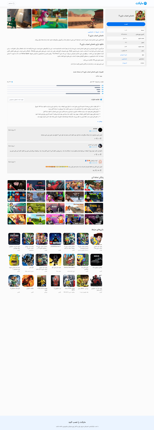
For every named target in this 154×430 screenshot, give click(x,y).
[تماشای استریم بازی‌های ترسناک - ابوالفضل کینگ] (17, 185)
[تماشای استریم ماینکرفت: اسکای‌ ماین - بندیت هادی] (94, 185)
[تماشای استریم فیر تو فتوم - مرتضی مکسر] (36, 185)
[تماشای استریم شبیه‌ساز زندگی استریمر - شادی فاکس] (55, 197)
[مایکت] (141, 5)
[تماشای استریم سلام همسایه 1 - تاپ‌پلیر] (17, 219)
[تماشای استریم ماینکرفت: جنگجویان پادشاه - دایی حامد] (74, 185)
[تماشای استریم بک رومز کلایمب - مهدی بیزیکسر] (36, 208)
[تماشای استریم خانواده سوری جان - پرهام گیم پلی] (55, 219)
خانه (102, 32)
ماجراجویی (124, 59)
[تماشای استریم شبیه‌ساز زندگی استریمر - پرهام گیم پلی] (74, 219)
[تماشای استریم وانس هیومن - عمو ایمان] (55, 185)
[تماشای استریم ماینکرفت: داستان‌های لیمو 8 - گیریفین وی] (36, 219)
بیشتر (100, 121)
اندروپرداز (125, 63)
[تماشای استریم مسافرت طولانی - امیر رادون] (74, 208)
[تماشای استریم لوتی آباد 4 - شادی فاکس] (36, 197)
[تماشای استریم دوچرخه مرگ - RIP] (17, 208)
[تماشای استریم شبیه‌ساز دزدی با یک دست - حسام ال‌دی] (74, 197)
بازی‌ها (97, 32)
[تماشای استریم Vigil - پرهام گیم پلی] (94, 208)
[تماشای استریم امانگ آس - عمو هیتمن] (17, 197)
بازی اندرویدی (123, 55)
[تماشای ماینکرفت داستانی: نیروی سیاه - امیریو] (94, 197)
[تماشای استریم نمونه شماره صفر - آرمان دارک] (94, 219)
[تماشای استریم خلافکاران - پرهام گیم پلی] (55, 208)
